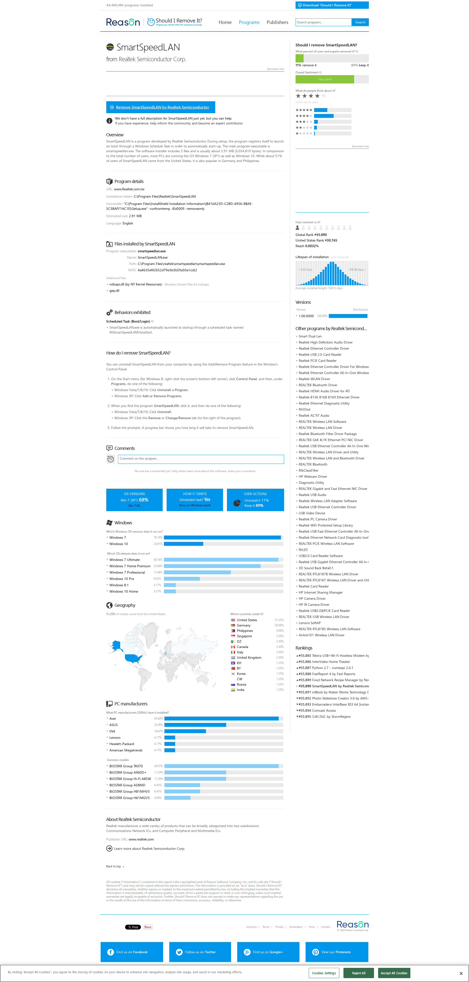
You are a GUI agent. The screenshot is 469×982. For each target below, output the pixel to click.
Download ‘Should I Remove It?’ (327, 5)
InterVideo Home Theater (331, 661)
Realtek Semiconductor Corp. (152, 58)
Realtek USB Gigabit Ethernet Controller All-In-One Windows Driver (349, 561)
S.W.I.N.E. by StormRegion (331, 716)
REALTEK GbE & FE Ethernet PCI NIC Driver (331, 439)
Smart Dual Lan (310, 336)
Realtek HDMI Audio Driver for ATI (324, 391)
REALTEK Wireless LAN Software (322, 421)
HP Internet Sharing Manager (321, 592)
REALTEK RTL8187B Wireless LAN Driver (328, 574)
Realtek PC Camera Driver (318, 519)
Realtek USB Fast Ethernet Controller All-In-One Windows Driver (347, 531)
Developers (296, 926)
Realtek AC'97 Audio (314, 415)
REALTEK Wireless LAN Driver (320, 427)
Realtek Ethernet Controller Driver (324, 348)
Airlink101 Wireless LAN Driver (321, 635)
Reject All (358, 973)
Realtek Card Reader (314, 586)
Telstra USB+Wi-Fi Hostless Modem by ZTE (344, 655)
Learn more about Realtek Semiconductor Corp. (149, 848)
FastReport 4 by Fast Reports (333, 673)
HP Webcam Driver (313, 476)
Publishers (277, 21)
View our (336, 952)
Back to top (113, 866)
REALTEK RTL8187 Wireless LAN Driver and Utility (336, 580)
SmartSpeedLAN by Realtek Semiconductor (345, 686)
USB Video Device (312, 513)
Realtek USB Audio (312, 494)
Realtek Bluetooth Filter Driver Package (328, 433)
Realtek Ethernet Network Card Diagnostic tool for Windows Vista (347, 537)
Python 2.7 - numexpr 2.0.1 (332, 667)
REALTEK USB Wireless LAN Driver (324, 616)
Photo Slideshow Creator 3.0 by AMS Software (346, 698)
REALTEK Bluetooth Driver (318, 385)
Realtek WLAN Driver (314, 378)
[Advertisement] (332, 180)
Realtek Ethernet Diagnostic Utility (324, 403)
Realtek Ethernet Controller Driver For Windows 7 (336, 366)
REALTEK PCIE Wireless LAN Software (326, 543)
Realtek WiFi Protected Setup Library (326, 525)
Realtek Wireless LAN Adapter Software (328, 500)
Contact (325, 926)
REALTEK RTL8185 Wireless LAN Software (329, 629)
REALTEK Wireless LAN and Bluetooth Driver (331, 458)
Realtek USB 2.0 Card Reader (320, 354)
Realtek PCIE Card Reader (318, 360)
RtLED (303, 549)
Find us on (132, 952)
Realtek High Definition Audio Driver (326, 342)
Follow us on (200, 952)
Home (225, 21)
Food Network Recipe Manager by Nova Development (352, 680)
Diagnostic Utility (311, 482)
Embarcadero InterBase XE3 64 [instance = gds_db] (350, 704)
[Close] (461, 973)
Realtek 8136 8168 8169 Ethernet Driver (329, 397)
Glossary (251, 926)
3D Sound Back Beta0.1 (316, 568)
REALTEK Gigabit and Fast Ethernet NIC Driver (333, 488)
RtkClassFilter (309, 470)
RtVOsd (304, 409)
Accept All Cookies (394, 973)
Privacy (279, 926)
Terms (266, 926)
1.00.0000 (306, 316)
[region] (234, 973)
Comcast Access (324, 710)
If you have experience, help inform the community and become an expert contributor (179, 123)
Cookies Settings (324, 973)
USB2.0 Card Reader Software (321, 555)
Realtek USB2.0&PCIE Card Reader (324, 610)
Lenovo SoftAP (310, 622)
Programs (249, 21)
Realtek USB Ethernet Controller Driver (327, 507)
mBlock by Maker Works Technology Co (341, 692)
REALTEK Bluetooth (313, 464)
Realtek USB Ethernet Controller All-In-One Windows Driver (343, 446)
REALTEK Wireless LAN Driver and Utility (329, 452)
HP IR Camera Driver (314, 604)
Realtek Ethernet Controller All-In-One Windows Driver (340, 372)
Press (312, 926)
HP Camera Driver (312, 598)
